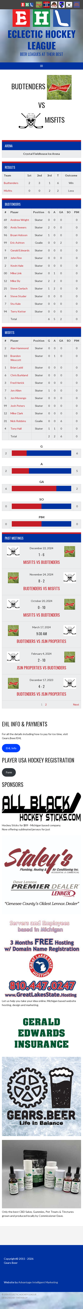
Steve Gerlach (19, 288)
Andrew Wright (19, 219)
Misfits (8, 190)
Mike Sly (15, 281)
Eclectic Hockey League (41, 39)
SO (69, 212)
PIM (76, 212)
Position (38, 212)
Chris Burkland (19, 375)
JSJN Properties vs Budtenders (41, 668)
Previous (9, 704)
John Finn (16, 258)
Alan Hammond (19, 348)
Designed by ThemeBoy (15, 1297)
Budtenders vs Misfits (41, 588)
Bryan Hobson (18, 235)
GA (61, 212)
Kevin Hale (16, 265)
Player (14, 212)
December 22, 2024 (41, 548)
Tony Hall (16, 428)
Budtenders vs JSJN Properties (41, 641)
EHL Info (11, 748)
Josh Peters (17, 405)
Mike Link (16, 273)
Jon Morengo (18, 398)
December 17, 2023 (41, 680)
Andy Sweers (18, 227)
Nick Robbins (18, 421)
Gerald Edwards (20, 250)
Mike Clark (16, 413)
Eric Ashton (17, 242)
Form (9, 772)
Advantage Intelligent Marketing (38, 1282)
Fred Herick (17, 382)
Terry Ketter (18, 311)
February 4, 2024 (41, 653)
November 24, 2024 (41, 574)
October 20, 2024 (41, 601)
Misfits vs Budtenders (41, 562)
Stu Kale (15, 303)
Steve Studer (18, 296)
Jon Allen (15, 390)
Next (76, 704)
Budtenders (11, 183)
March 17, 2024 (41, 627)
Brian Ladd (16, 367)
